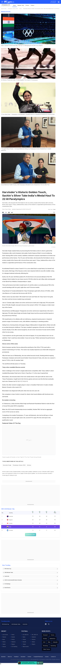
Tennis (52, 635)
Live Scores (5, 634)
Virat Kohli (6, 576)
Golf (44, 642)
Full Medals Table (30, 534)
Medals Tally (21, 5)
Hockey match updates (26, 471)
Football (15, 471)
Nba (49, 642)
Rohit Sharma (7, 587)
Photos (27, 5)
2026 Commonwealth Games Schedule (13, 580)
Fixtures (4, 637)
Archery (29, 465)
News (14, 5)
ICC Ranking (14, 646)
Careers (47, 656)
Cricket (10, 471)
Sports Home (3, 8)
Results (13, 637)
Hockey (45, 638)
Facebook (10, 473)
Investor (29, 656)
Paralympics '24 (5, 5)
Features (13, 641)
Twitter (21, 473)
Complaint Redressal (38, 656)
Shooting (45, 645)
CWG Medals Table (8, 572)
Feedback (16, 656)
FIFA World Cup (7, 568)
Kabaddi (55, 642)
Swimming (53, 645)
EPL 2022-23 (35, 634)
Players (13, 644)
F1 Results (44, 471)
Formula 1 (45, 635)
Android (11, 475)
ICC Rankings (7, 583)
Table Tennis (46, 649)
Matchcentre (26, 646)
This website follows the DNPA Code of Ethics (20, 659)
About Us (10, 656)
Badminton (52, 638)
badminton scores (37, 471)
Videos (32, 5)
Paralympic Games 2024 (13, 8)
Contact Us (53, 656)
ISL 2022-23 (25, 634)
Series (12, 634)
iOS (16, 475)
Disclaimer (23, 656)
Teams (4, 644)
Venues (4, 646)
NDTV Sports (51, 471)
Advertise (3, 656)
